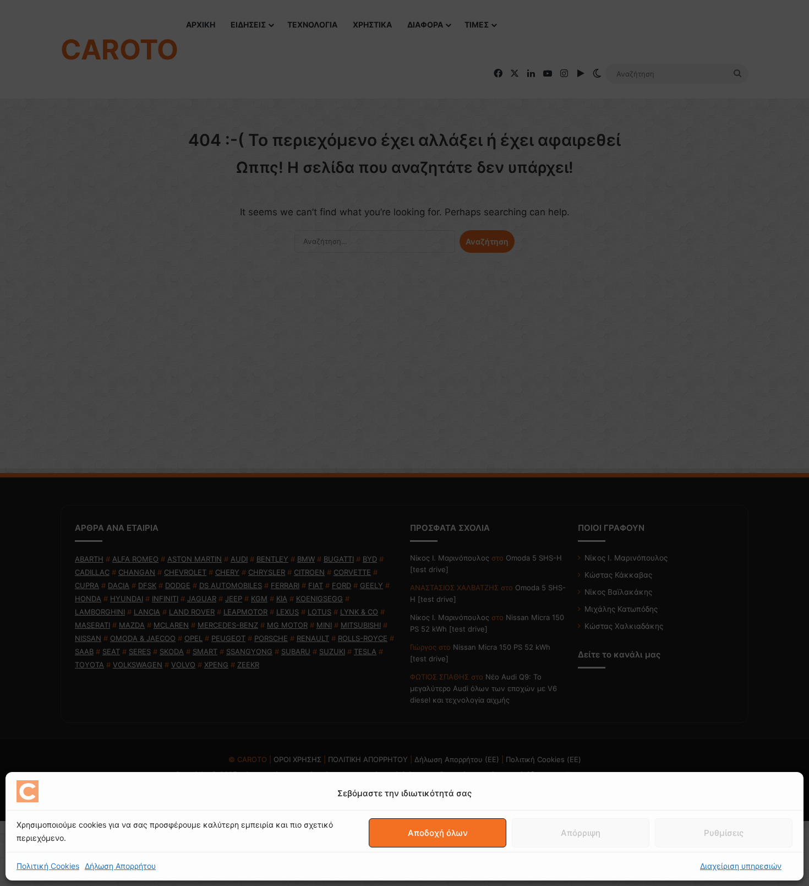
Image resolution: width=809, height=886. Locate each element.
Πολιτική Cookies (48, 866)
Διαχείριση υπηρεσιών (740, 866)
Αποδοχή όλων (438, 833)
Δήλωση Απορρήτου (120, 866)
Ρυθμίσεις (724, 833)
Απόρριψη (580, 833)
